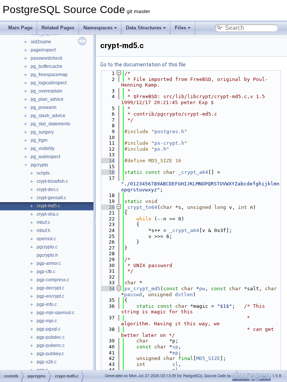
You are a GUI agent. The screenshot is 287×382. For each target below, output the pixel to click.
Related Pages (57, 28)
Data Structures (143, 28)
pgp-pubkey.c (50, 353)
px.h (160, 149)
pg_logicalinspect (49, 82)
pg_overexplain (46, 91)
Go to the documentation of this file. (143, 65)
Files (180, 28)
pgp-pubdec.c (51, 337)
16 (107, 172)
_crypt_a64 (193, 172)
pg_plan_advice (47, 99)
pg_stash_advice (48, 115)
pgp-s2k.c (46, 361)
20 (107, 207)
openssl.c (46, 238)
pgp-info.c (47, 304)
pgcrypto (39, 164)
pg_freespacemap (49, 74)
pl (175, 370)
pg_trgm (39, 140)
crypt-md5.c (48, 206)
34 (107, 288)
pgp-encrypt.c (50, 296)
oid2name (41, 41)
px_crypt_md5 (142, 288)
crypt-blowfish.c (52, 181)
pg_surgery (42, 132)
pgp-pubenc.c (51, 345)
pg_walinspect (45, 156)
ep (175, 353)
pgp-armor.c (49, 263)
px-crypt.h (169, 143)
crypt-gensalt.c (51, 197)
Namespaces (97, 28)
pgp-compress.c (53, 279)
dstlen (184, 294)
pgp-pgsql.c (49, 329)
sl (175, 364)
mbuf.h (43, 230)
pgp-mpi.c (47, 320)
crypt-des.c (48, 189)
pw (202, 288)
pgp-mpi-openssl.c (55, 312)
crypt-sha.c (48, 214)
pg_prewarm (43, 107)
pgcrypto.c (47, 247)
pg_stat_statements (50, 123)
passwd (133, 294)
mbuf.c (43, 222)
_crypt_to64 (140, 207)
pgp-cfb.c (46, 271)
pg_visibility (43, 148)
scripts (43, 173)
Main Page (20, 28)
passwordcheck (46, 58)
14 (107, 160)
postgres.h (169, 131)
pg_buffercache (46, 66)
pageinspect (43, 50)
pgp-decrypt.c (50, 288)
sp (175, 347)
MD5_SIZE (208, 358)
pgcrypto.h (47, 255)
